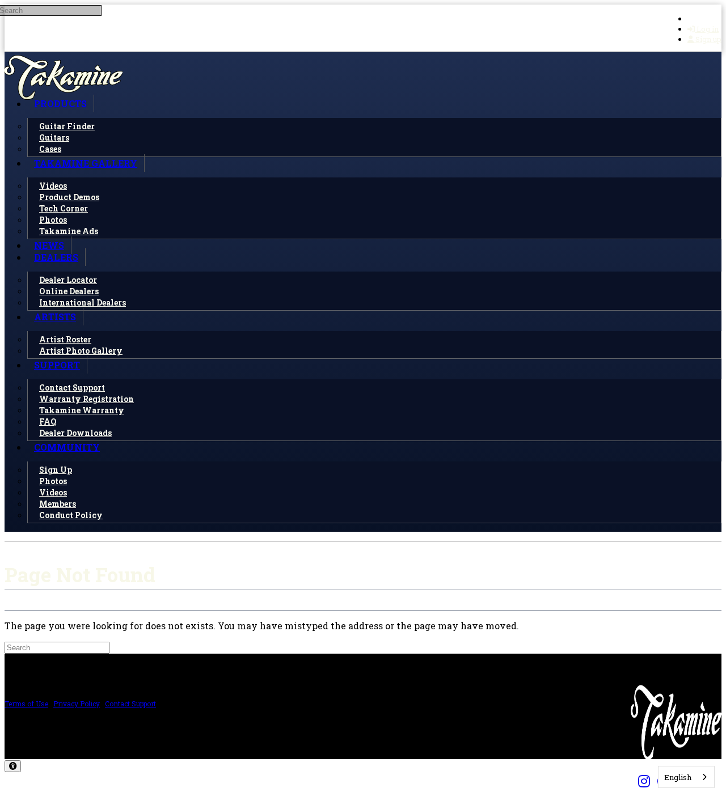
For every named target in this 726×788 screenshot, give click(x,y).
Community (67, 447)
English (677, 777)
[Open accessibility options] (13, 766)
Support (57, 365)
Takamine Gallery (85, 163)
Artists (55, 317)
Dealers (56, 257)
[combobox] (686, 777)
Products (60, 103)
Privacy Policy (76, 703)
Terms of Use (26, 703)
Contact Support (130, 703)
